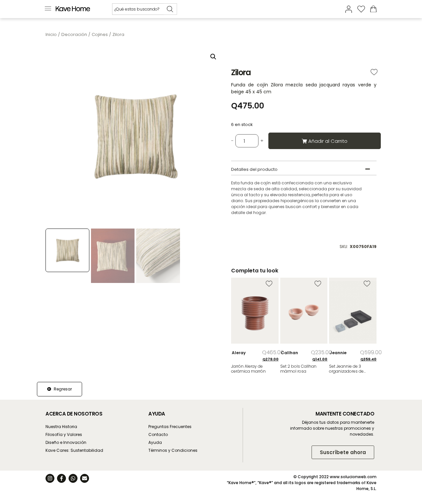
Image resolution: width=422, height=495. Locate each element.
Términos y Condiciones (172, 450)
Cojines (100, 34)
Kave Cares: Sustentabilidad (74, 450)
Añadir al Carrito (327, 141)
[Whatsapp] (73, 478)
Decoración (74, 34)
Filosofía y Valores (63, 434)
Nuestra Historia (61, 426)
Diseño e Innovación (65, 442)
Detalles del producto (254, 169)
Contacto (158, 434)
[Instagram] (49, 478)
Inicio (51, 34)
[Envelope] (84, 478)
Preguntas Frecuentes (170, 426)
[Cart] (373, 9)
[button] (48, 9)
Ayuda (155, 442)
